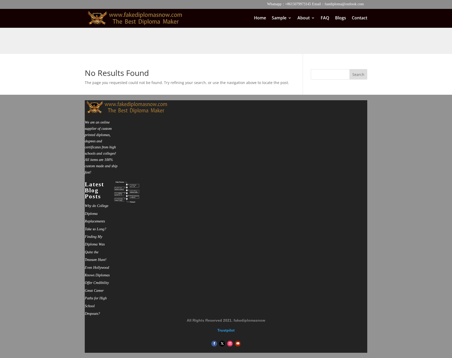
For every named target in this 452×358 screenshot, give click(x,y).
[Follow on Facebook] (214, 343)
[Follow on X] (222, 343)
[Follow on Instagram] (230, 343)
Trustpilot (226, 330)
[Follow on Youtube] (238, 343)
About (303, 18)
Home (260, 18)
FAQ (325, 18)
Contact (359, 18)
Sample (279, 18)
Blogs (340, 18)
